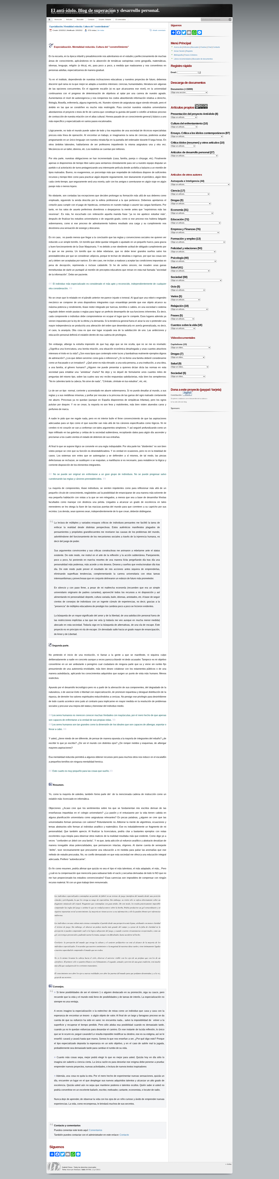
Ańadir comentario (159, 30)
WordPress (54, 1166)
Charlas (203, 47)
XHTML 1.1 (90, 1169)
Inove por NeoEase (74, 1169)
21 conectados (120, 19)
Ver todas (101, 30)
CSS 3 (98, 1169)
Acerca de (58, 19)
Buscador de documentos (203, 59)
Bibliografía (178, 55)
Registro (189, 51)
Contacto (91, 19)
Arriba (229, 1164)
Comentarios (95, 1130)
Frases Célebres (190, 55)
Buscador (80, 19)
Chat (209, 47)
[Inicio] (49, 19)
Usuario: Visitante (105, 19)
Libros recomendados (182, 59)
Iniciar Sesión (179, 51)
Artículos (69, 19)
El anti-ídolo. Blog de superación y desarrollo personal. (105, 10)
